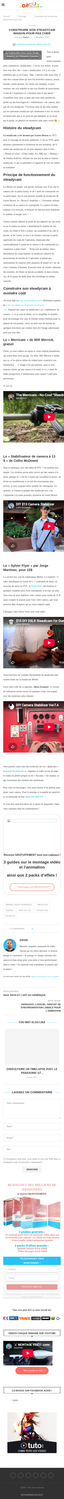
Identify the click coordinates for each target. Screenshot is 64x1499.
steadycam (42, 910)
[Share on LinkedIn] (45, 928)
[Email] (50, 1475)
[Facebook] (13, 1475)
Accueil (6, 16)
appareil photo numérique (18, 905)
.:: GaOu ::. (15, 1400)
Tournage (22, 16)
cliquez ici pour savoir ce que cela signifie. (45, 976)
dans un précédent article (30, 300)
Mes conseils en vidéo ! (34, 1370)
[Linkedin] (35, 1475)
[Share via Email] (52, 928)
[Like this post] (34, 928)
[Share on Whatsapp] (48, 928)
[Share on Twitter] (41, 928)
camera (9, 910)
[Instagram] (28, 1475)
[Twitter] (20, 1475)
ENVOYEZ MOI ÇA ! (32, 1287)
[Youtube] (43, 1475)
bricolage (43, 905)
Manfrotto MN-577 (34, 797)
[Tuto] (32, 1414)
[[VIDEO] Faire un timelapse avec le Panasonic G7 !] (32, 1047)
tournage (10, 916)
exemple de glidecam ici (15, 771)
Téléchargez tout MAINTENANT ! (34, 887)
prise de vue (25, 910)
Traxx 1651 (36, 586)
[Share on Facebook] (38, 928)
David (26, 37)
